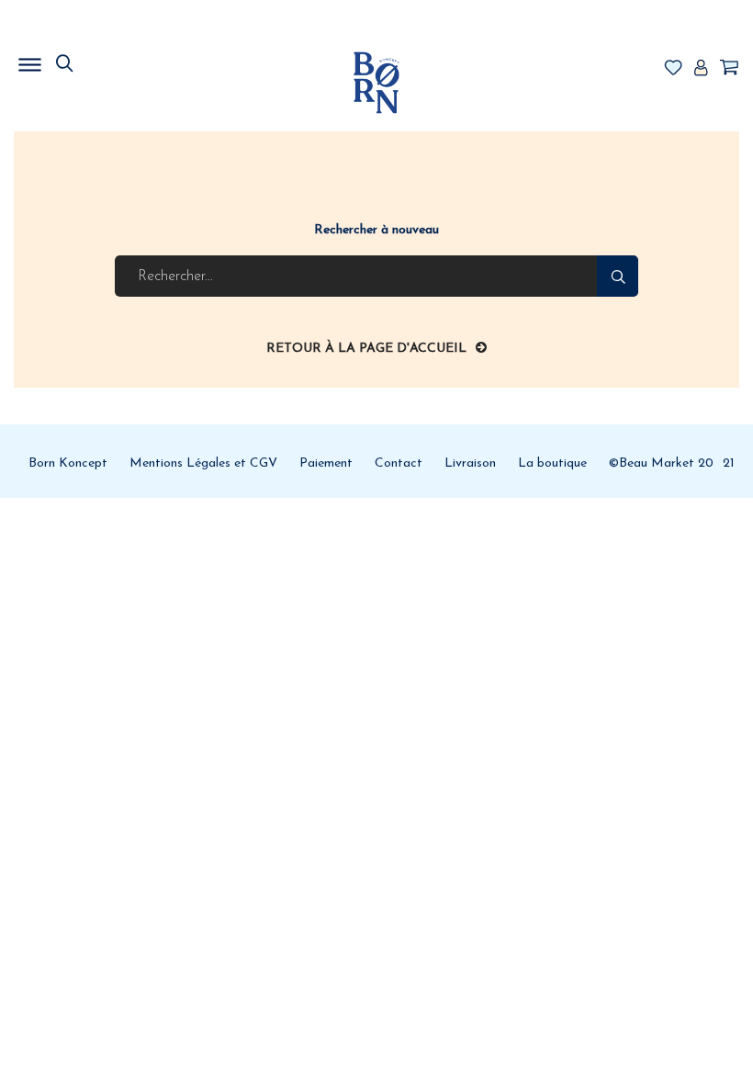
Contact (398, 463)
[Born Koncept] (376, 82)
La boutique (552, 463)
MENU (124, 60)
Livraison (470, 463)
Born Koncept (67, 463)
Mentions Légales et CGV (203, 463)
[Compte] (700, 69)
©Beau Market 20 (661, 463)
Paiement (326, 463)
